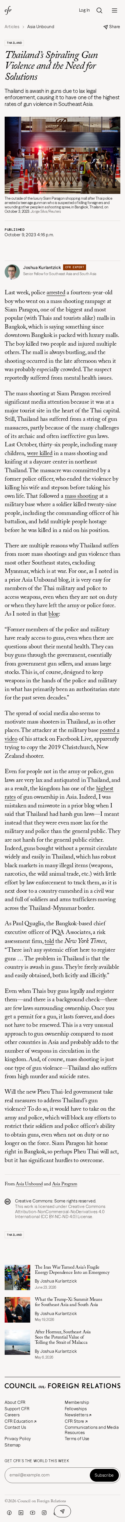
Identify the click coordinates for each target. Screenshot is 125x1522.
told (49, 942)
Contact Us (15, 1427)
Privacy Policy (18, 1438)
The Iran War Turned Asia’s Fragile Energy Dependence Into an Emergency (72, 1270)
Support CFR (17, 1408)
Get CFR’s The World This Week (37, 1461)
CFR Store (74, 1421)
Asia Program (64, 1184)
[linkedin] (21, 1512)
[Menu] (114, 10)
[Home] (8, 10)
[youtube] (32, 1512)
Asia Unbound (29, 1184)
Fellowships (76, 1408)
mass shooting (81, 496)
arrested (56, 293)
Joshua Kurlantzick (42, 267)
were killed (40, 454)
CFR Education (19, 1421)
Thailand (14, 43)
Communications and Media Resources (92, 1430)
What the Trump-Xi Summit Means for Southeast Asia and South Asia (68, 1302)
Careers (12, 1415)
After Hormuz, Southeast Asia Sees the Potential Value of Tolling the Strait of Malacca (63, 1337)
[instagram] (44, 1512)
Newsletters (76, 1415)
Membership (77, 1402)
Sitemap (13, 1445)
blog (54, 614)
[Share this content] (62, 1511)
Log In (84, 10)
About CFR (15, 1402)
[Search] (99, 10)
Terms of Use (77, 1438)
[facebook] (9, 1512)
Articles (12, 26)
